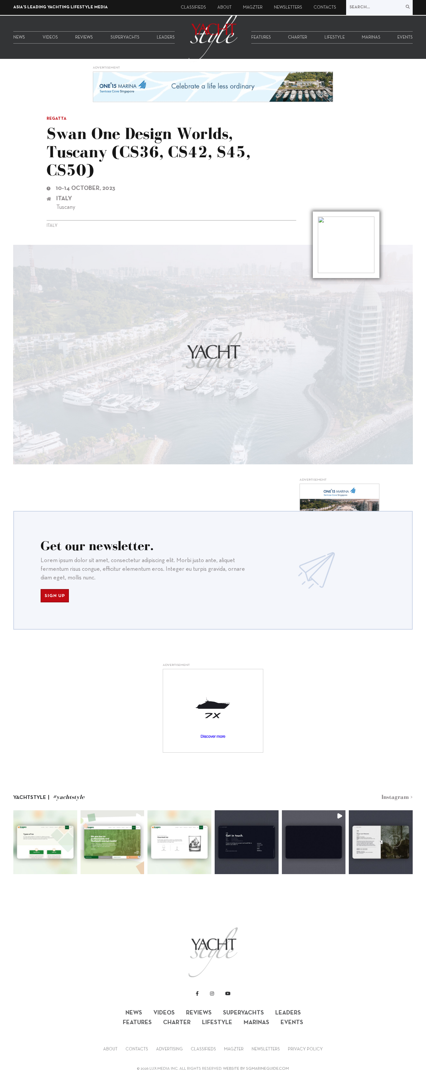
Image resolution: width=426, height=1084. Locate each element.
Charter (297, 38)
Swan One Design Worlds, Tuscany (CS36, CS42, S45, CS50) (148, 151)
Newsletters (288, 8)
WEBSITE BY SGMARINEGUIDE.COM (256, 1068)
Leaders (166, 38)
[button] (45, 842)
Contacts (325, 8)
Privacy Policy (305, 1049)
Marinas (371, 38)
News (19, 38)
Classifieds (193, 8)
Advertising (169, 1049)
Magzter (253, 8)
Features (261, 38)
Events (405, 38)
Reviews (84, 38)
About (224, 8)
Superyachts (124, 38)
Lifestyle (334, 38)
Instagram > (397, 797)
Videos (50, 38)
